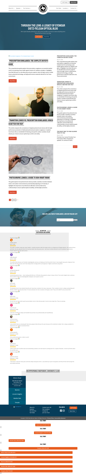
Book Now (73, 2)
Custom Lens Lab (46, 407)
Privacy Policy (50, 418)
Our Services (26, 8)
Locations (65, 8)
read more (12, 81)
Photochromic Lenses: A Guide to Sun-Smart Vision (29, 177)
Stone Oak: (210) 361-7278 (43, 425)
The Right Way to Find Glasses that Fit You (67, 132)
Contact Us (73, 8)
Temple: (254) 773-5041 (7, 471)
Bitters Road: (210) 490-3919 (8, 452)
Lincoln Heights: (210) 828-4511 (9, 457)
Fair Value (58, 8)
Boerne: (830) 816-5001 (7, 462)
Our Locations (46, 409)
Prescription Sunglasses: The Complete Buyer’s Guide (67, 56)
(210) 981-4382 (17, 385)
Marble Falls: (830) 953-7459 (17, 440)
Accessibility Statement (60, 418)
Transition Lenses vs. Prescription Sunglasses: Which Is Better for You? (65, 83)
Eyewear (18, 8)
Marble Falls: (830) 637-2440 (8, 466)
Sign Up (75, 220)
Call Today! (65, 2)
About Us (11, 8)
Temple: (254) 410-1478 (43, 448)
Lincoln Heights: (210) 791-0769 (43, 433)
